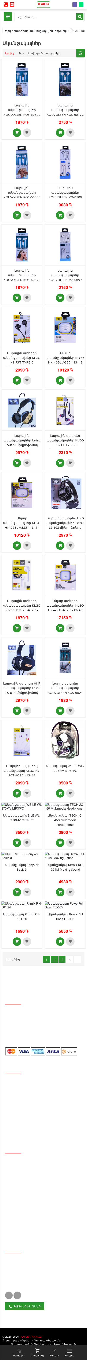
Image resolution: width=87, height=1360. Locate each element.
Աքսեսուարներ (21, 1232)
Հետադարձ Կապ (23, 1089)
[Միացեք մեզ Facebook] (9, 1295)
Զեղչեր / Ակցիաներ (24, 1103)
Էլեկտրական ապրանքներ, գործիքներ (41, 1225)
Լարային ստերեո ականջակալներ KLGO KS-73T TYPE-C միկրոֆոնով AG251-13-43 (22, 362)
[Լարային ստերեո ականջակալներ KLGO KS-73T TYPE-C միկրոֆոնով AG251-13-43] (21, 327)
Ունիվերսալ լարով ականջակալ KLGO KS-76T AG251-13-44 (21, 770)
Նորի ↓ (10, 53)
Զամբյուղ (37, 1355)
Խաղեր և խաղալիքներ (28, 1217)
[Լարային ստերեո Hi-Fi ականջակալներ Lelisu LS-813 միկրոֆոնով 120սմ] (21, 657)
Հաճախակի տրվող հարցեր (32, 1132)
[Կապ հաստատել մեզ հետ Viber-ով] (74, 4)
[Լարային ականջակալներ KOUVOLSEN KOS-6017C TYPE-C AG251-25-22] (65, 79)
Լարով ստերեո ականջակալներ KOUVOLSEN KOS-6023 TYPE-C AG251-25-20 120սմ (65, 692)
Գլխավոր (19, 1355)
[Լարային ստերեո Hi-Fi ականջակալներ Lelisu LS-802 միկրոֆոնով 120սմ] (65, 492)
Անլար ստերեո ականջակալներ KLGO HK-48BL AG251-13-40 (65, 605)
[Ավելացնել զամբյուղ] (17, 132)
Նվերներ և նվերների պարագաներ (38, 1191)
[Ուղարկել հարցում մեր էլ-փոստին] (12, 4)
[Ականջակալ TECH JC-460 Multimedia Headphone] (65, 806)
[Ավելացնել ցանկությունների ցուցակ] (27, 132)
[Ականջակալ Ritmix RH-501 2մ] (21, 905)
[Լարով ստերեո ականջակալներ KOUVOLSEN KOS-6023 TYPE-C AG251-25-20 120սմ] (65, 657)
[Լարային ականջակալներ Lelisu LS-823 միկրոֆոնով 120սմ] (21, 409)
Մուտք (54, 1355)
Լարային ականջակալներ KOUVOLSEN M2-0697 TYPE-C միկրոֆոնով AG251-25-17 (65, 279)
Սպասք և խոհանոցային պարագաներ (41, 1169)
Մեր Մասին (18, 1082)
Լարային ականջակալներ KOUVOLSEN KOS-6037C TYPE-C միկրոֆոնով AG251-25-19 (21, 279)
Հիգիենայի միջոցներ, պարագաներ (38, 1176)
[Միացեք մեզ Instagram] (17, 1295)
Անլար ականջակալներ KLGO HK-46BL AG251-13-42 (65, 357)
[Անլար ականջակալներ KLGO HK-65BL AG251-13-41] (21, 492)
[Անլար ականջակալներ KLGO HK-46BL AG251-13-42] (65, 327)
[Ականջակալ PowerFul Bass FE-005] (65, 905)
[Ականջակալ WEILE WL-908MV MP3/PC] (65, 740)
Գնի (21, 53)
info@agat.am (21, 1260)
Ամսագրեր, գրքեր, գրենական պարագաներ (33, 1208)
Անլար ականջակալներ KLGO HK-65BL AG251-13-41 (22, 523)
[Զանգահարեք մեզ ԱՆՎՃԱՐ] (6, 4)
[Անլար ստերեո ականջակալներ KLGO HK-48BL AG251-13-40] (65, 575)
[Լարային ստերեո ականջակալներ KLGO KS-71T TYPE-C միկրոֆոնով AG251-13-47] (65, 409)
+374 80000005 (22, 1269)
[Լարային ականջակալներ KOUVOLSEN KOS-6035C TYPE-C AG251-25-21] (21, 162)
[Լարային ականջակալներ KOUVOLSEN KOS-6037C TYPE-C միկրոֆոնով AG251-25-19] (21, 244)
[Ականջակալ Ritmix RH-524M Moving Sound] (65, 855)
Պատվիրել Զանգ (26, 1306)
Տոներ (13, 1198)
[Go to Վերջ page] (77, 959)
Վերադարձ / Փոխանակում (31, 1118)
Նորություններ (21, 1096)
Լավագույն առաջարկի (44, 53)
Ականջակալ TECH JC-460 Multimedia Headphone (65, 820)
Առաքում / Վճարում (24, 1110)
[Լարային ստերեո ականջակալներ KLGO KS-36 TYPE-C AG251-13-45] (21, 575)
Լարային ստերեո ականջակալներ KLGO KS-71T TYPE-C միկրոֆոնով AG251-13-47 (65, 444)
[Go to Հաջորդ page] (69, 959)
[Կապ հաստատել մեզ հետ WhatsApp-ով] (81, 4)
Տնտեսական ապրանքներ (31, 1162)
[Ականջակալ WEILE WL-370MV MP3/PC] (21, 806)
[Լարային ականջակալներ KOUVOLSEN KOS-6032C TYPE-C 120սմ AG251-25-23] (21, 79)
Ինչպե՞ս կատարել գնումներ (32, 1125)
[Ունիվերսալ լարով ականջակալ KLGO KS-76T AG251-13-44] (21, 740)
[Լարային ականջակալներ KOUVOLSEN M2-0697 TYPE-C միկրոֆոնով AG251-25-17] (65, 244)
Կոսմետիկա (19, 1184)
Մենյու (69, 1355)
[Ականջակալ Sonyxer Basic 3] (21, 855)
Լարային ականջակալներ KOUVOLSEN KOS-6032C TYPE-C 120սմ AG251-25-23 (21, 114)
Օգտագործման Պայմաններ (31, 1344)
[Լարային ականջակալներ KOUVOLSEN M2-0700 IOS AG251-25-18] (65, 162)
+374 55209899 (22, 1277)
